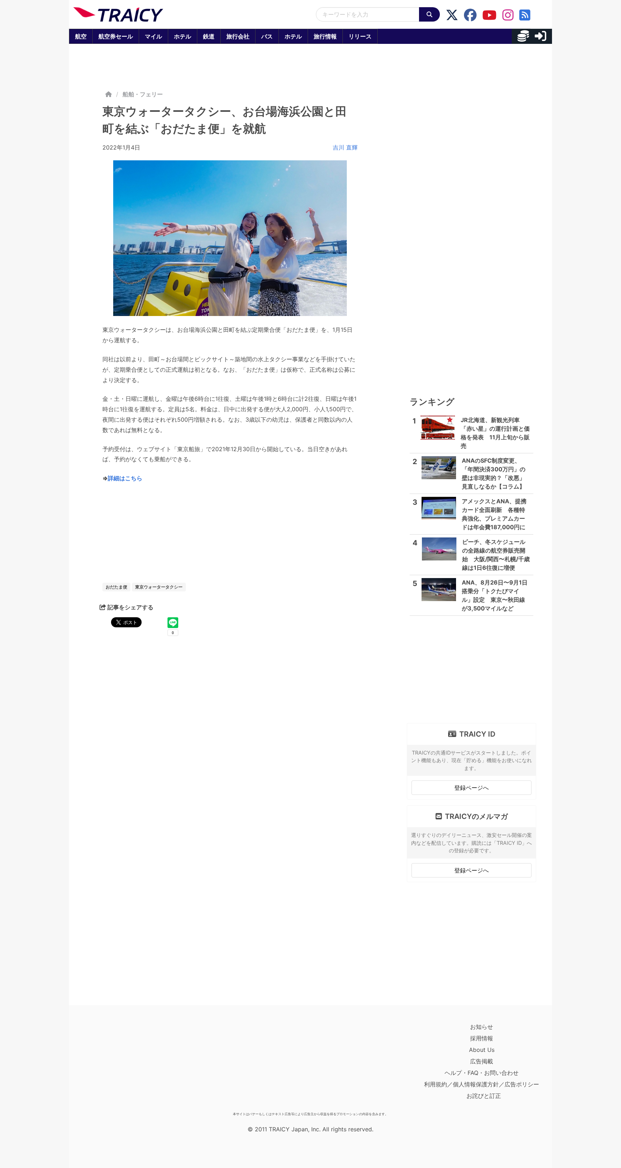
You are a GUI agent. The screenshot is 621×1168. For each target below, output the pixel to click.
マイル (153, 36)
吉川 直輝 (345, 147)
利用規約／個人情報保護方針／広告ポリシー (481, 1084)
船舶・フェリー (143, 94)
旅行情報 (325, 36)
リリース (360, 36)
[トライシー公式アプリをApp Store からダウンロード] (115, 1065)
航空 (81, 36)
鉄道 (209, 36)
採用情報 (481, 1038)
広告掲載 (481, 1061)
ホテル (182, 36)
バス (267, 36)
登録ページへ (471, 787)
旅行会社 (237, 36)
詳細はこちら (125, 478)
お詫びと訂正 (483, 1095)
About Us (481, 1049)
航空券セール (115, 36)
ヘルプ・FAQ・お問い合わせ (482, 1072)
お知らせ (481, 1026)
